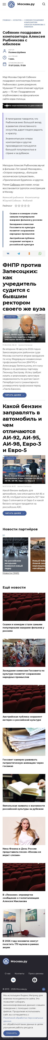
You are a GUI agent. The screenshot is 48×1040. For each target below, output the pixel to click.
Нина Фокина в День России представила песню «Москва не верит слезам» (22, 851)
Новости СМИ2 (11, 573)
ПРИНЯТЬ (11, 1033)
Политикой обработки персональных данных (23, 1019)
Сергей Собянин (12, 200)
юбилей (28, 200)
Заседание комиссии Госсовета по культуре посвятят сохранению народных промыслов (23, 673)
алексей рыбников (14, 197)
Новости (10, 458)
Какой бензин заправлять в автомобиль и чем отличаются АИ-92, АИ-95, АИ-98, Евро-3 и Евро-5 (22, 428)
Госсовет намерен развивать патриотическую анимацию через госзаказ (23, 762)
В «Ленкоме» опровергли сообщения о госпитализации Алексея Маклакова (21, 898)
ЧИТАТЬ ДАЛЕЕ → (14, 395)
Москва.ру (26, 4)
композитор (33, 197)
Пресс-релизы (35, 973)
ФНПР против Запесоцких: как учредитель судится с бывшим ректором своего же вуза (24, 287)
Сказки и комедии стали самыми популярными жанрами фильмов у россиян (26, 216)
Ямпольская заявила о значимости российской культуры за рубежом (24, 807)
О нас (8, 973)
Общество (11, 317)
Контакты (19, 973)
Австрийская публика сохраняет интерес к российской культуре (22, 241)
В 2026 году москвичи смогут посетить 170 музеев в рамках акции (21, 944)
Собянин (15, 184)
